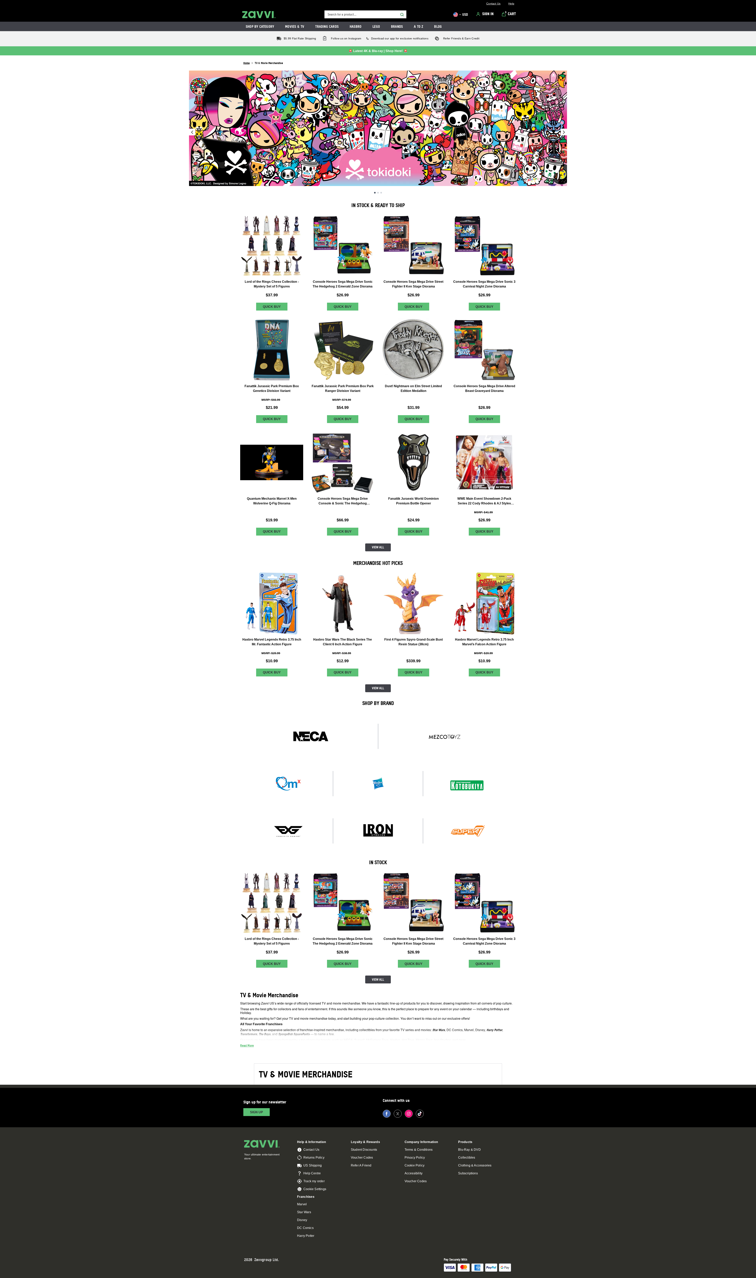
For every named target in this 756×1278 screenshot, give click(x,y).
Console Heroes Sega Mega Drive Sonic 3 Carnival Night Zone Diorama (484, 284)
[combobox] (365, 14)
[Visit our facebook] (387, 1114)
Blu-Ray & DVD (469, 1149)
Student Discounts (364, 1149)
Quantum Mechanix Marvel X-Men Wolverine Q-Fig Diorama (272, 501)
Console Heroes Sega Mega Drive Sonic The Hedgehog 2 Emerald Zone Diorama (342, 284)
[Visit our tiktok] (420, 1114)
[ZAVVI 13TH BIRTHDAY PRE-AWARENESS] (378, 128)
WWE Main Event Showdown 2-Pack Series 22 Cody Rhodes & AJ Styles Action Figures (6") (484, 501)
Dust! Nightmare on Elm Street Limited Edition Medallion (413, 388)
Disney (302, 1220)
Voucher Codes (362, 1157)
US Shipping (312, 1165)
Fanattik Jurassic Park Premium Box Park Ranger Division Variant (343, 388)
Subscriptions (468, 1173)
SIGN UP (256, 1112)
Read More (247, 1045)
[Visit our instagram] (409, 1114)
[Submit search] (402, 15)
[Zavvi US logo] (259, 14)
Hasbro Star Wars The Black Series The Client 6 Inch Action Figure (342, 642)
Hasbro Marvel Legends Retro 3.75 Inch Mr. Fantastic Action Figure (271, 642)
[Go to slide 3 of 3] (381, 192)
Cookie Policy (415, 1165)
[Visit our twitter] (398, 1114)
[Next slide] (564, 132)
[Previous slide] (192, 132)
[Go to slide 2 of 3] (378, 192)
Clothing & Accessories (474, 1165)
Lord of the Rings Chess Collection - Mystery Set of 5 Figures (272, 284)
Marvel (302, 1204)
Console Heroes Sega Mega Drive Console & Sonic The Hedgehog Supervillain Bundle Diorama (343, 501)
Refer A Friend (361, 1165)
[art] (310, 736)
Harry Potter (305, 1235)
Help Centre (312, 1173)
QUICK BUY (272, 306)
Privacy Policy (415, 1157)
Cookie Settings (314, 1189)
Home (246, 63)
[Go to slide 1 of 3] (375, 192)
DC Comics (305, 1228)
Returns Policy (313, 1157)
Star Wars (304, 1212)
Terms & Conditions (419, 1149)
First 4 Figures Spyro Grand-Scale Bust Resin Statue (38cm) (413, 642)
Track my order (314, 1181)
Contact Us (311, 1149)
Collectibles (466, 1157)
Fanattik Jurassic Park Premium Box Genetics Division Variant (272, 388)
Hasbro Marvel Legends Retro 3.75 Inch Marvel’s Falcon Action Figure (484, 642)
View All (378, 547)
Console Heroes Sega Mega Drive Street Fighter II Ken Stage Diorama (413, 284)
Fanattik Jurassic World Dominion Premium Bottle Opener (413, 501)
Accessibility (414, 1173)
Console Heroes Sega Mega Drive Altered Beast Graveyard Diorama (484, 388)
